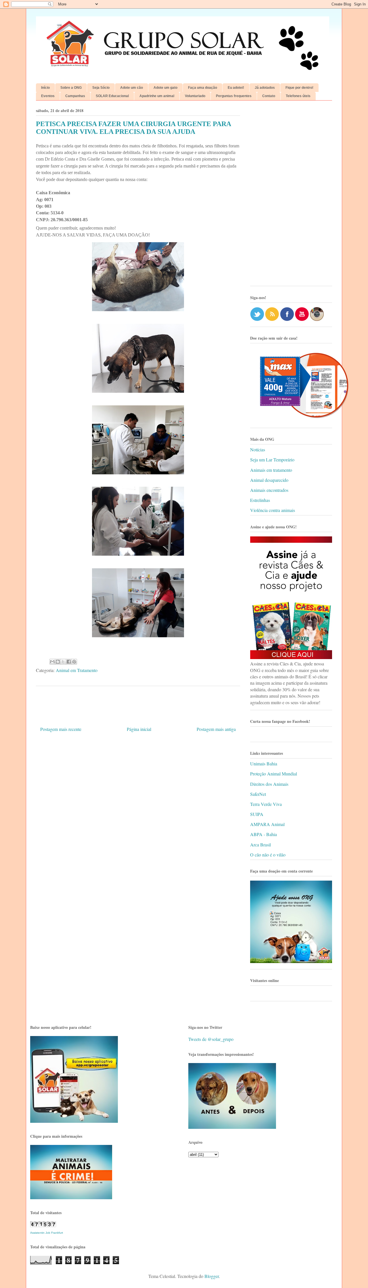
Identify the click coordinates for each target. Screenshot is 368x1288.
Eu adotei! (236, 88)
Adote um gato (165, 88)
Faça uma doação (202, 88)
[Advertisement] (291, 195)
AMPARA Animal (267, 824)
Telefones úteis (298, 96)
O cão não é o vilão (267, 855)
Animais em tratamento (271, 470)
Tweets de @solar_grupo (210, 1039)
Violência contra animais (272, 510)
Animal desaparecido (269, 480)
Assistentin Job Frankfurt (46, 1232)
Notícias (257, 449)
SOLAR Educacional (112, 96)
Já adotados (265, 88)
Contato (268, 96)
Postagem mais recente (60, 729)
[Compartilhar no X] (63, 662)
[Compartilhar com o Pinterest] (74, 662)
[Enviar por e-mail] (52, 662)
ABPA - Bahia (263, 834)
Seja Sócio (101, 88)
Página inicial (139, 729)
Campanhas (75, 96)
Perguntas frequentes (234, 96)
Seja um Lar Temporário (272, 460)
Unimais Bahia (263, 764)
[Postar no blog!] (58, 662)
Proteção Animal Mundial (273, 774)
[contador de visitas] (43, 1225)
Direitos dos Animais (269, 784)
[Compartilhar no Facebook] (69, 662)
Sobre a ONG (71, 88)
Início (45, 88)
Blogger (211, 1276)
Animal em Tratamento (76, 670)
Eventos (48, 96)
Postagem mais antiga (216, 729)
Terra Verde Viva (266, 804)
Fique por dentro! (299, 88)
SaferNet (258, 794)
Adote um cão (131, 88)
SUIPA (256, 814)
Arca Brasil (260, 845)
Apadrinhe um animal (156, 96)
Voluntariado (195, 96)
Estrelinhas (260, 500)
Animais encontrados (269, 490)
